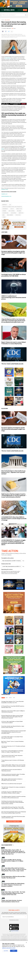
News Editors (9, 340)
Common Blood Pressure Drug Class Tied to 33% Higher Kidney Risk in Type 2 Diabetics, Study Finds (12, 807)
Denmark (21, 35)
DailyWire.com (4, 194)
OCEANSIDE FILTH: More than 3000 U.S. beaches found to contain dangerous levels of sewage (13, 518)
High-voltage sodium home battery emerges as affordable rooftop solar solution (11, 779)
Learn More (6, 950)
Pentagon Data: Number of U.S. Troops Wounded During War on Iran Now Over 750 (12, 702)
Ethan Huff (9, 28)
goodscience (18, 36)
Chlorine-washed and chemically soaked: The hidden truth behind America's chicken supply (13, 775)
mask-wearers (6, 37)
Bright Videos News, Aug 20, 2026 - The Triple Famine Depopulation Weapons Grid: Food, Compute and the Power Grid (13, 893)
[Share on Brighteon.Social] (2, 31)
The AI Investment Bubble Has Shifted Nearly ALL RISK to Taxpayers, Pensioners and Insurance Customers (12, 885)
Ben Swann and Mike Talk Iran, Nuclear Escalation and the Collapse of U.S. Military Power (12, 861)
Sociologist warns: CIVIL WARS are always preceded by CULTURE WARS (13, 275)
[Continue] (25, 916)
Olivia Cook (9, 249)
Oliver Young (9, 294)
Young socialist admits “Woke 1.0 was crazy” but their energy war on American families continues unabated (13, 765)
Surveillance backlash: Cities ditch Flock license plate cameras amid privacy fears (13, 817)
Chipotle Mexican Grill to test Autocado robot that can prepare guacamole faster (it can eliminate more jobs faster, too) (13, 320)
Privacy (8, 935)
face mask (7, 36)
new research (7, 58)
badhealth (5, 34)
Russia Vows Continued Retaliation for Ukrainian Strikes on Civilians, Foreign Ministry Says (12, 751)
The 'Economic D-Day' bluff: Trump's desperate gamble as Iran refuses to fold (12, 756)
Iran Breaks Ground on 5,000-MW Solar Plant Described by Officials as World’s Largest (11, 792)
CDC (8, 34)
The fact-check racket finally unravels (12, 364)
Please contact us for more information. (9, 573)
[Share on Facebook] (5, 31)
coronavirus (8, 35)
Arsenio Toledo (9, 272)
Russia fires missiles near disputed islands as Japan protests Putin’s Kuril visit (12, 727)
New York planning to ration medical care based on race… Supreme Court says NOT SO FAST (13, 472)
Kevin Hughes (9, 317)
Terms (11, 935)
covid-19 (12, 35)
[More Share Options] (11, 31)
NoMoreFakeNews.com (6, 196)
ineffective (23, 36)
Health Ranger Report (6, 845)
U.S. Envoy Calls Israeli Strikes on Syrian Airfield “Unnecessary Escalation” (12, 722)
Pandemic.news (4, 189)
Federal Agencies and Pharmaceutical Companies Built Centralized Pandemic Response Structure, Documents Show (13, 732)
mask (2, 37)
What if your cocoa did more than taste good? (11, 783)
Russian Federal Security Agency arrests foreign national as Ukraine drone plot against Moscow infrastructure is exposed (12, 717)
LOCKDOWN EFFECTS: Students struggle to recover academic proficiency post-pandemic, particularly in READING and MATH (13, 542)
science (15, 37)
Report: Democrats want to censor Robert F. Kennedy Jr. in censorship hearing (13, 342)
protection (12, 37)
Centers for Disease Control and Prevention (12, 206)
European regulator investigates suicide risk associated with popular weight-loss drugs (13, 253)
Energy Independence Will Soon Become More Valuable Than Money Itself (13, 877)
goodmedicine (12, 36)
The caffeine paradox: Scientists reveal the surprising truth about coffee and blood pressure (13, 797)
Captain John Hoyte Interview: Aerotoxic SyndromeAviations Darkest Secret (11, 901)
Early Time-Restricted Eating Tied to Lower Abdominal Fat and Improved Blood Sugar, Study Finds (13, 812)
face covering (12, 210)
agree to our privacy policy (8, 948)
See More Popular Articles (14, 821)
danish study (17, 35)
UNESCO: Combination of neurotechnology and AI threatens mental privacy (13, 297)
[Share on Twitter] (8, 31)
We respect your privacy (14, 919)
